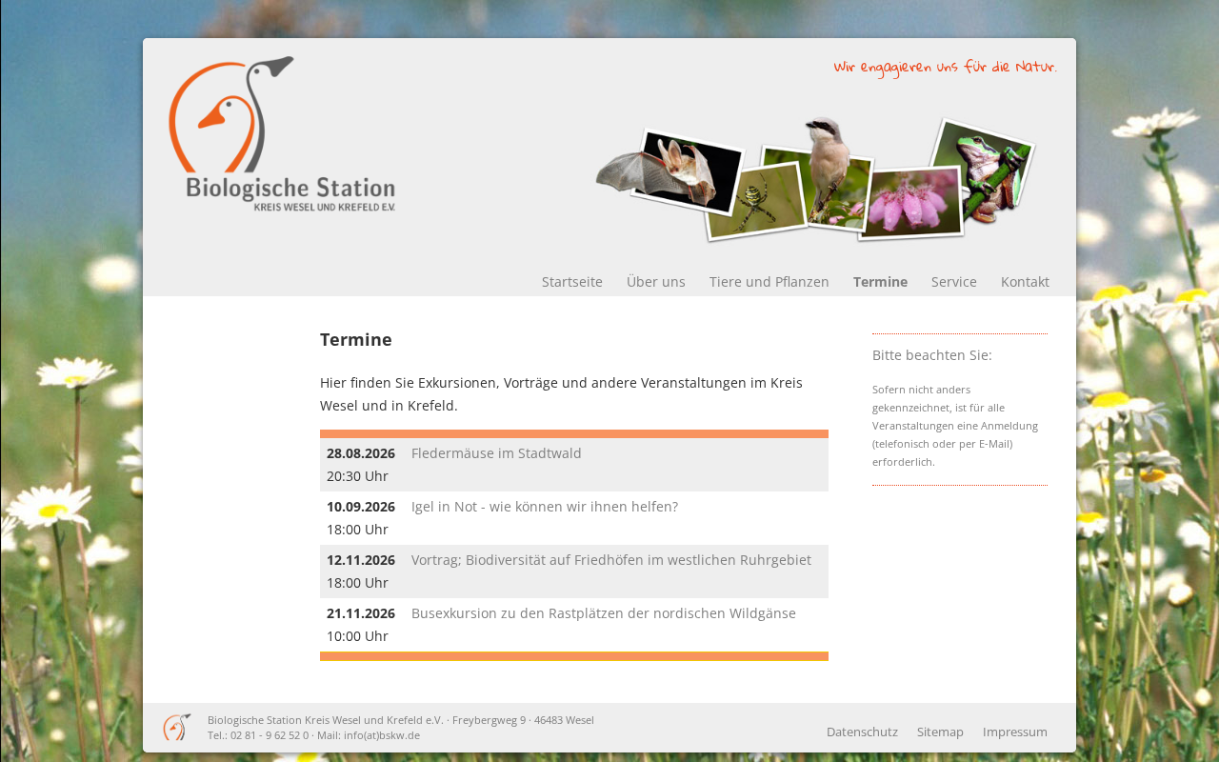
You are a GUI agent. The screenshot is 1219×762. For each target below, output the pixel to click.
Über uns (656, 281)
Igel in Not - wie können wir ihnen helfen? (544, 506)
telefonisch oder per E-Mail (942, 443)
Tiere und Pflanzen (769, 281)
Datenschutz (862, 732)
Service (954, 281)
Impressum (1015, 732)
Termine (880, 281)
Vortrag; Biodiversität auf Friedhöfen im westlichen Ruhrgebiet (611, 560)
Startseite (572, 281)
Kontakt (1025, 281)
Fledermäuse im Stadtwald (496, 453)
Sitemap (940, 732)
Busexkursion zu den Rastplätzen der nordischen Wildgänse (603, 613)
